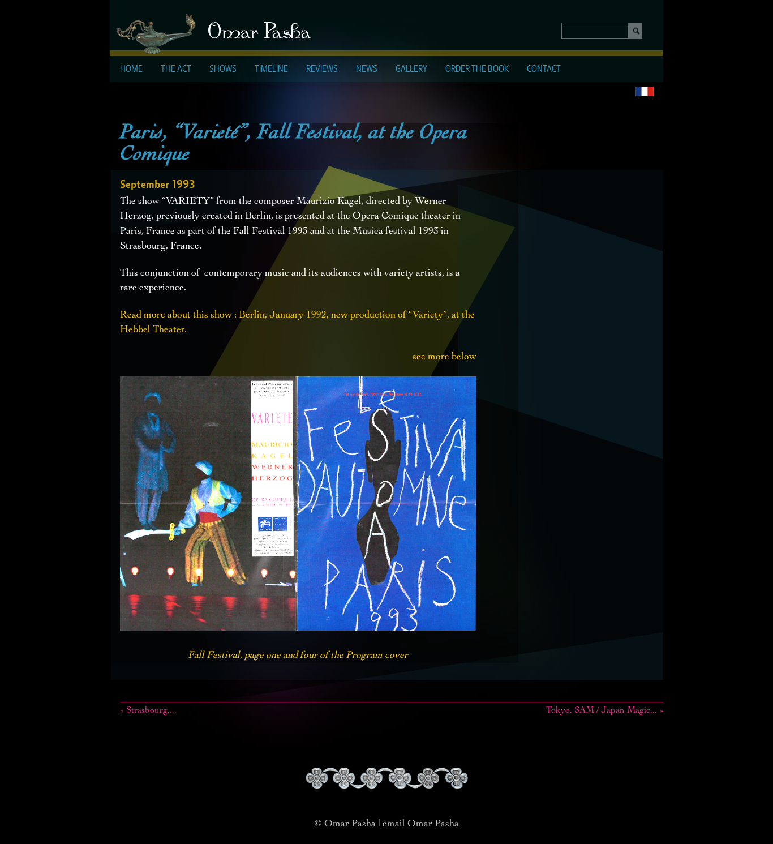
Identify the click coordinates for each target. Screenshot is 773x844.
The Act (176, 69)
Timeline (271, 69)
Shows (223, 69)
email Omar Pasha (421, 824)
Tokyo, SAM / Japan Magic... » (604, 711)
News (366, 69)
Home (131, 69)
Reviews (322, 69)
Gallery (411, 69)
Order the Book (477, 69)
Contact (544, 69)
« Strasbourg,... (148, 711)
